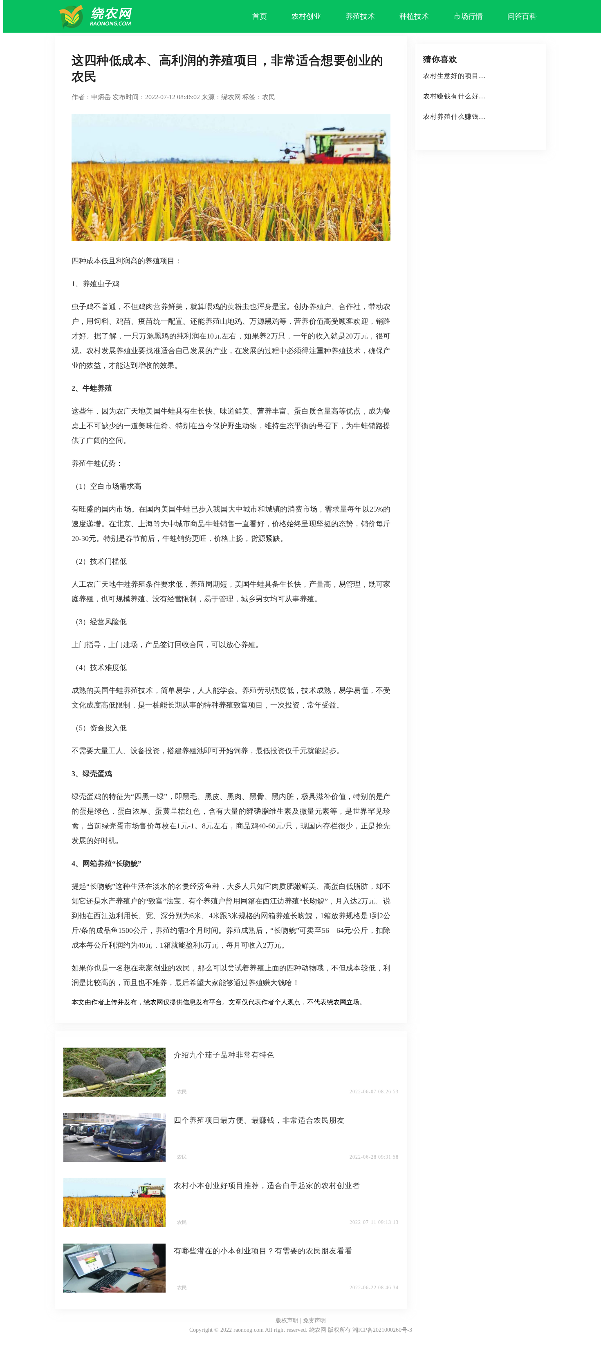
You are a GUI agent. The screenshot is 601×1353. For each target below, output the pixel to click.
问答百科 (522, 16)
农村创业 (306, 16)
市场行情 (468, 16)
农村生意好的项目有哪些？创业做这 (478, 75)
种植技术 (414, 16)
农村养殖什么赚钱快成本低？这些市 (478, 116)
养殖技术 (360, 16)
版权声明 (287, 1320)
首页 (259, 16)
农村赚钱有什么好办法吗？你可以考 (478, 96)
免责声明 (314, 1320)
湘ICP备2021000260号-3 (382, 1330)
